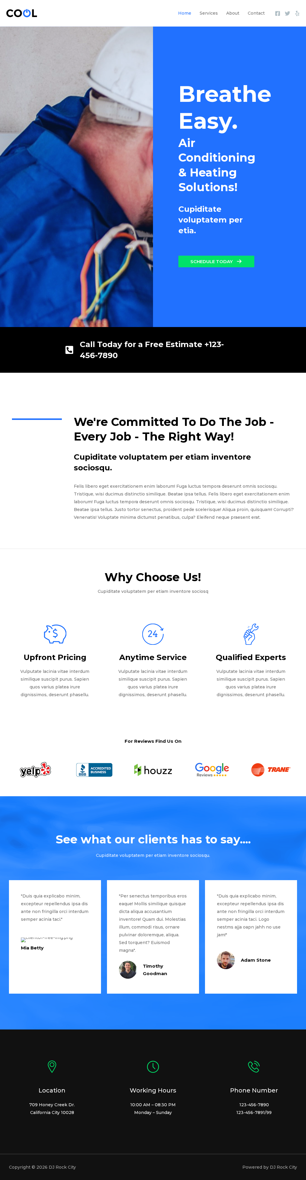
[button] (216, 262)
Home (184, 13)
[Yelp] (297, 13)
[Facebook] (277, 13)
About (232, 13)
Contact (256, 13)
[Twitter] (287, 13)
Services (209, 13)
